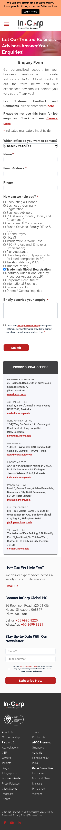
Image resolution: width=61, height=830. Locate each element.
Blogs (5, 768)
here (50, 106)
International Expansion (22, 283)
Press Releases (11, 783)
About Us (7, 732)
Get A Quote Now (42, 768)
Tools (35, 732)
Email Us (11, 586)
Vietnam (37, 794)
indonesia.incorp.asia (19, 477)
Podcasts (7, 794)
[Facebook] (5, 823)
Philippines (38, 788)
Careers (6, 757)
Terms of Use (35, 815)
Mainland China (41, 778)
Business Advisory (19, 212)
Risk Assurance (17, 251)
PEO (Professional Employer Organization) (26, 246)
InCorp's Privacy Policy (28, 325)
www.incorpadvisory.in (19, 454)
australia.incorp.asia (18, 413)
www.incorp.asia (16, 394)
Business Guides (12, 778)
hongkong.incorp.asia (19, 435)
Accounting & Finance (21, 202)
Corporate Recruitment (22, 280)
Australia (37, 752)
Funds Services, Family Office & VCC (28, 228)
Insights (6, 763)
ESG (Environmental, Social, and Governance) (28, 217)
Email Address (15, 168)
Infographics (9, 773)
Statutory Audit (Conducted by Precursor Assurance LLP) (27, 274)
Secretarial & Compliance (24, 223)
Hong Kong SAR (41, 757)
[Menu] (6, 24)
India (35, 763)
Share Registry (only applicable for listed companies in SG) (28, 257)
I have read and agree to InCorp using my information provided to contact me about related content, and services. (29, 328)
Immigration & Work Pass (24, 241)
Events (6, 799)
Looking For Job (17, 287)
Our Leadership (11, 737)
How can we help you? (20, 196)
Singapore (38, 747)
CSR (4, 752)
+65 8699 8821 (32, 624)
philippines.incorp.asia (19, 522)
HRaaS (11, 237)
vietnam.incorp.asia (18, 548)
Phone (8, 182)
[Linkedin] (19, 823)
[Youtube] (12, 823)
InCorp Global (35, 24)
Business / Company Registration (21, 207)
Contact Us (38, 737)
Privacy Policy (20, 815)
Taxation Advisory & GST (23, 262)
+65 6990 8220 (27, 620)
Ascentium (46, 2)
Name (8, 154)
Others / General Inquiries (24, 291)
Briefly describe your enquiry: (26, 300)
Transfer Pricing (17, 266)
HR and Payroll (16, 234)
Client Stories (9, 788)
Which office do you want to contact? (30, 141)
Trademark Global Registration (28, 269)
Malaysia (37, 783)
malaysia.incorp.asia (18, 499)
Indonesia (38, 773)
